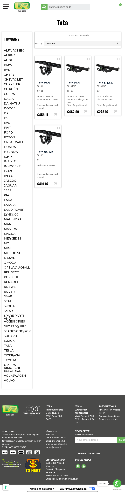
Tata (8, 345)
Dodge (9, 108)
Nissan (9, 257)
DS (6, 118)
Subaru (10, 336)
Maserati (12, 229)
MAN (7, 224)
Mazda (9, 233)
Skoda (9, 306)
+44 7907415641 (60, 475)
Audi (8, 60)
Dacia (9, 98)
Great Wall (14, 142)
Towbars (11, 39)
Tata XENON (105, 83)
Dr (6, 113)
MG (6, 243)
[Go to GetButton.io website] (117, 490)
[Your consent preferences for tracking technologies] (6, 487)
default (51, 43)
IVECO (8, 176)
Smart (9, 311)
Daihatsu (12, 103)
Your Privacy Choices (73, 488)
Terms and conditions (109, 416)
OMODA (10, 262)
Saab (8, 296)
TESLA (9, 350)
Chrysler (12, 84)
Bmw (8, 65)
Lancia (9, 204)
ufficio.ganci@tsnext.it (56, 444)
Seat (8, 301)
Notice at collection (42, 488)
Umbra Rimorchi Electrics (12, 368)
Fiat (7, 127)
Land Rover (14, 209)
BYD (7, 69)
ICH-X (8, 156)
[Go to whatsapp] (117, 483)
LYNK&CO (11, 214)
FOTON (9, 137)
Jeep (8, 190)
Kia (6, 195)
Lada (8, 200)
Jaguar (10, 185)
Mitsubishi (13, 253)
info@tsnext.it (58, 441)
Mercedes (12, 238)
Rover (9, 291)
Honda (10, 147)
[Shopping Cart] (119, 7)
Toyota (10, 360)
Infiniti (10, 161)
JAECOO (10, 180)
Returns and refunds (108, 419)
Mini (7, 248)
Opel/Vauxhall (17, 267)
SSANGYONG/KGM (17, 331)
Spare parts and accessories (14, 318)
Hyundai (11, 151)
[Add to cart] (55, 114)
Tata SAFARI (45, 152)
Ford (8, 132)
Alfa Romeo (14, 50)
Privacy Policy (105, 410)
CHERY (9, 74)
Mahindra (12, 219)
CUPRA (9, 94)
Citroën (11, 89)
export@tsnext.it (53, 447)
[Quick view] (58, 59)
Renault (11, 282)
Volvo (9, 380)
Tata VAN (43, 83)
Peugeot (11, 272)
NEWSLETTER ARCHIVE (89, 453)
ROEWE (10, 286)
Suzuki (10, 340)
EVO (7, 122)
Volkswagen (15, 375)
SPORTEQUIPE (15, 326)
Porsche (11, 277)
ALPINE (9, 55)
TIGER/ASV (12, 355)
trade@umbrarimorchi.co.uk (65, 479)
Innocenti (13, 166)
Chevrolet (13, 79)
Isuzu (9, 171)
